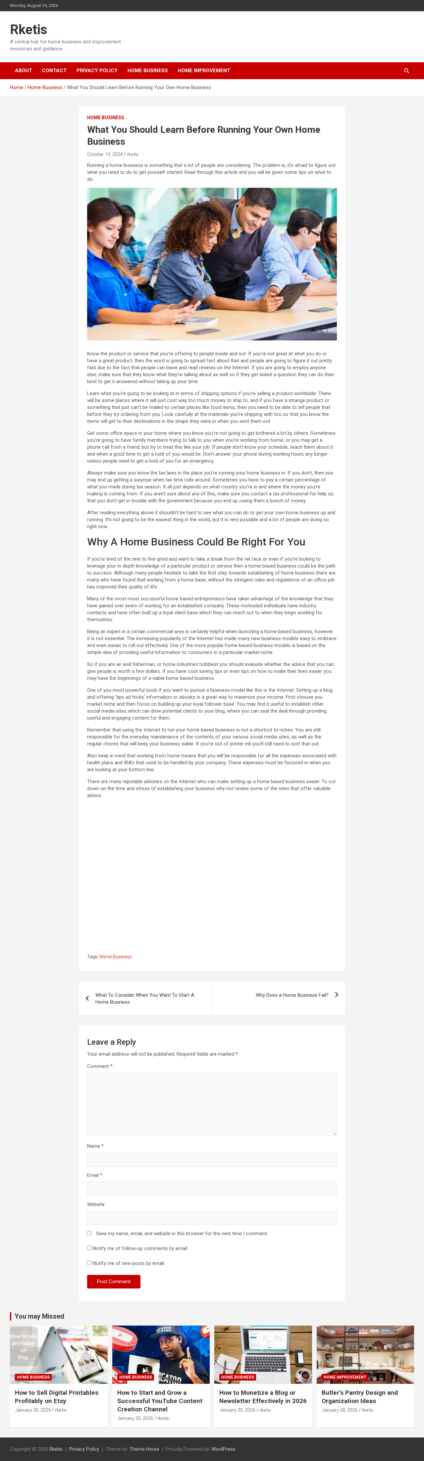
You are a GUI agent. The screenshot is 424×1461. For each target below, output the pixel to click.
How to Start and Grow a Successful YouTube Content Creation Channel (159, 1401)
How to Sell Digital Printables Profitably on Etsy (56, 1397)
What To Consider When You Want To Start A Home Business (144, 998)
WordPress (223, 1449)
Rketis (28, 29)
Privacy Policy (97, 71)
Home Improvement (204, 71)
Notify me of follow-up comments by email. (140, 1248)
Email (94, 1175)
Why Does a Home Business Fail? (292, 995)
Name (95, 1146)
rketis (132, 154)
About (23, 71)
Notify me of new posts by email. (129, 1263)
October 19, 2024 (105, 154)
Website (96, 1204)
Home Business (148, 71)
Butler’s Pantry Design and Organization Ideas (360, 1397)
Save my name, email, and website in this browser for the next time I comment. (182, 1233)
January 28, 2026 (340, 1410)
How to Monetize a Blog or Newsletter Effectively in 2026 (263, 1397)
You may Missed (39, 1316)
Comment (100, 1066)
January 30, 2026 (33, 1410)
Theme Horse (144, 1449)
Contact (54, 71)
